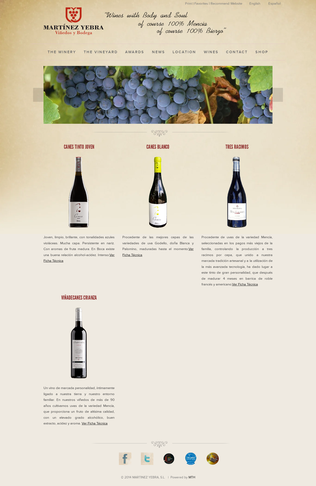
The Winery (62, 52)
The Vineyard (101, 52)
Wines (211, 52)
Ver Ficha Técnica (245, 284)
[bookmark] (73, 20)
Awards (134, 52)
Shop (261, 52)
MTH (192, 477)
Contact (237, 52)
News (158, 52)
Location (184, 52)
